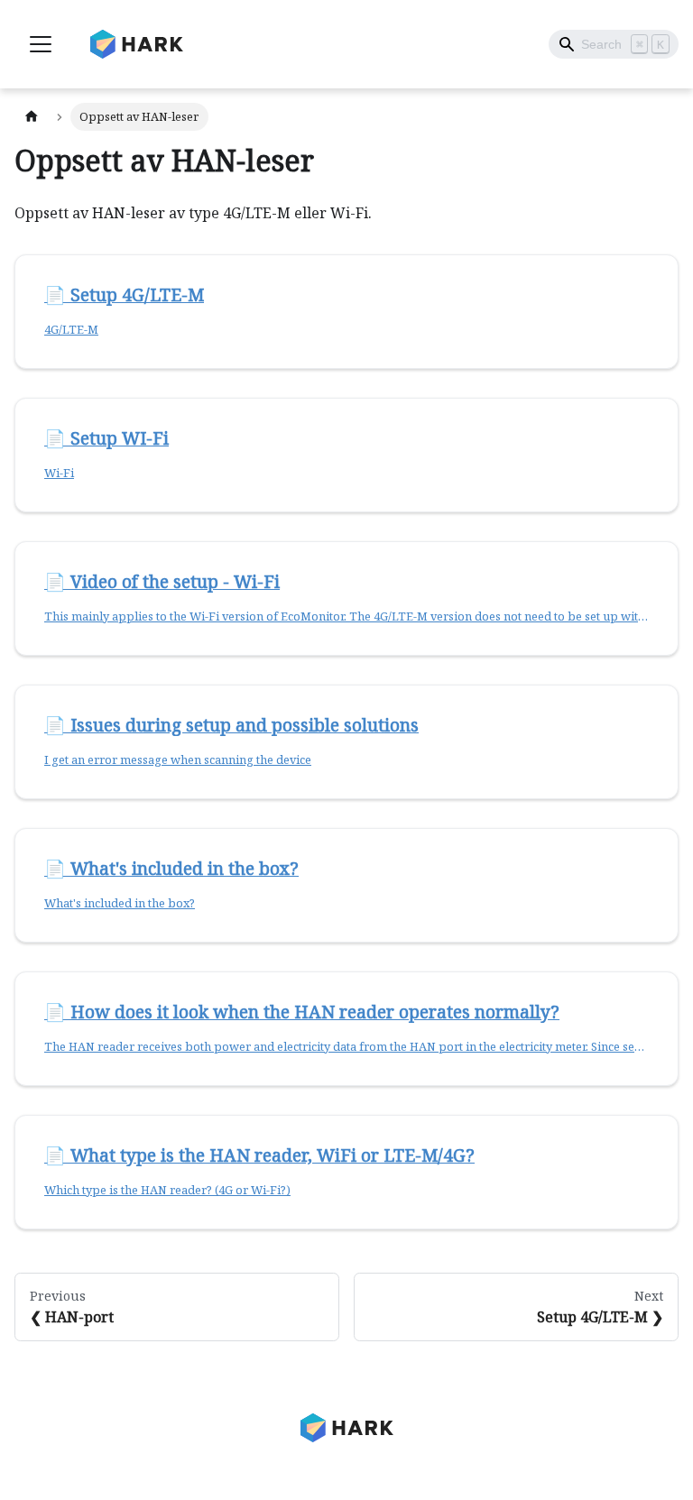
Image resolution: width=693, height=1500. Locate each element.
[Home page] (31, 117)
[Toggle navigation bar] (40, 44)
